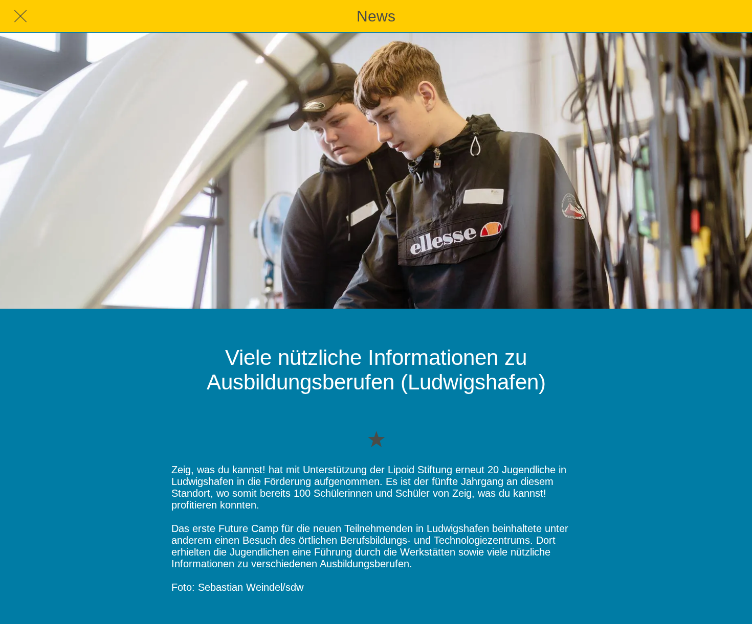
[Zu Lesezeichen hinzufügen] (376, 438)
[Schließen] (20, 16)
